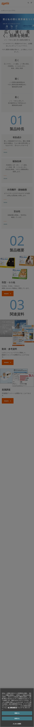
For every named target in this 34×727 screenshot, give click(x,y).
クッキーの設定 (17, 723)
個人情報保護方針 (12, 707)
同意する (17, 713)
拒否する (17, 718)
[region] (17, 707)
